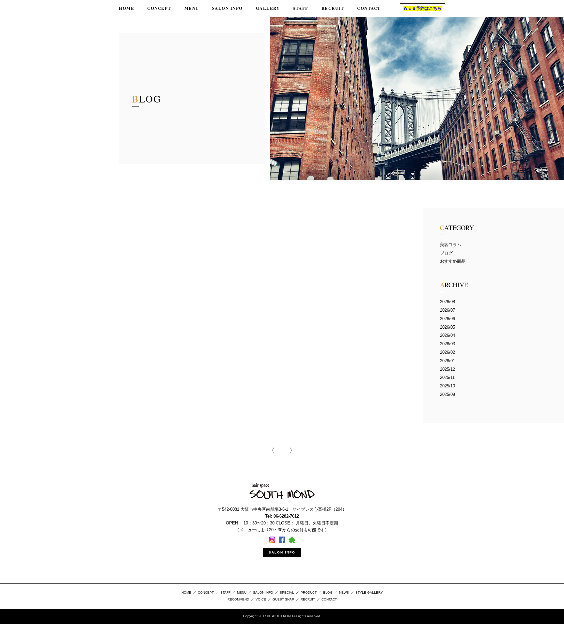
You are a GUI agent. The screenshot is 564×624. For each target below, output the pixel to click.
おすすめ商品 (452, 261)
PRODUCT (309, 592)
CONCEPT (206, 592)
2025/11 (447, 377)
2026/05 (447, 327)
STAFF (225, 592)
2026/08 (447, 301)
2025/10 (447, 385)
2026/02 (447, 352)
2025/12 (447, 369)
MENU (241, 592)
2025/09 (447, 394)
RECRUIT (308, 599)
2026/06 (447, 318)
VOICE (261, 599)
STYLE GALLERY (369, 592)
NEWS (344, 592)
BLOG (328, 592)
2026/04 (447, 335)
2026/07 (447, 310)
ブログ (446, 253)
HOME (186, 592)
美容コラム (450, 244)
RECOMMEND (238, 599)
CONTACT (329, 599)
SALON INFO (282, 552)
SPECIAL (287, 592)
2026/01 (447, 360)
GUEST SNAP (283, 599)
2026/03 (447, 343)
